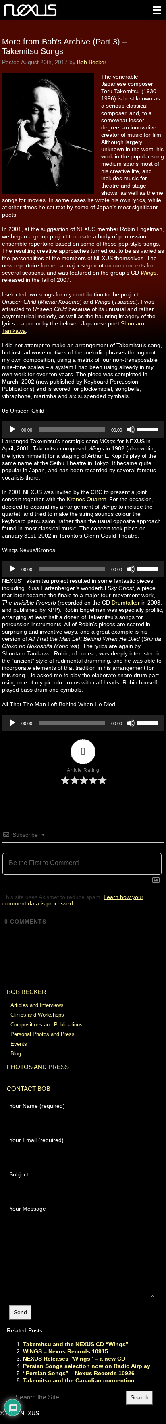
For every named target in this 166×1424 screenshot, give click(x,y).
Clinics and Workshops (37, 1015)
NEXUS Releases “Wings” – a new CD (74, 1358)
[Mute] (131, 429)
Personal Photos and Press (42, 1034)
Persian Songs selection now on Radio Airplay (86, 1366)
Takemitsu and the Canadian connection (79, 1380)
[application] (83, 429)
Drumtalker (126, 602)
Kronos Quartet (86, 499)
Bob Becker (91, 62)
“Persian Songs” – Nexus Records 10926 (79, 1373)
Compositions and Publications (46, 1025)
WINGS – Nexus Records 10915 (65, 1351)
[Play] (12, 429)
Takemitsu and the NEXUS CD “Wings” (76, 1344)
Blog (15, 1054)
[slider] (148, 428)
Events (18, 1044)
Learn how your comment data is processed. (72, 900)
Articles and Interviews (37, 1005)
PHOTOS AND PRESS (38, 1066)
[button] (157, 10)
